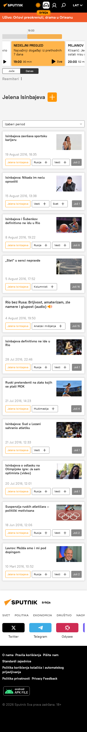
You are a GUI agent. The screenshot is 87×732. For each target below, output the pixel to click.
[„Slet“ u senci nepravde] (69, 266)
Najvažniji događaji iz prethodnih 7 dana (38, 52)
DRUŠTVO (64, 615)
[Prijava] (54, 5)
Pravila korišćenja (28, 655)
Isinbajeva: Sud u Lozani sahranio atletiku (23, 426)
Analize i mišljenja (45, 326)
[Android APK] (16, 691)
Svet (55, 203)
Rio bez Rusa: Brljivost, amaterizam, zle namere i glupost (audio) (37, 304)
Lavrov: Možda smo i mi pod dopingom (25, 550)
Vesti (57, 162)
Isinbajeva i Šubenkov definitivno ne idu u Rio (22, 221)
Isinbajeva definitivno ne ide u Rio (27, 343)
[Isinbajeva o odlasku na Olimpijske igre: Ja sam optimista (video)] (69, 471)
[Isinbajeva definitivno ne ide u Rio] (69, 347)
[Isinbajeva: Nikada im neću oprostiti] (69, 183)
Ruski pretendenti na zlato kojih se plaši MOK (28, 384)
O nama (7, 655)
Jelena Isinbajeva (23, 96)
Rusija (37, 162)
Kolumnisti (41, 286)
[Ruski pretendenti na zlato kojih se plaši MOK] (69, 388)
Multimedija (41, 408)
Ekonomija (42, 615)
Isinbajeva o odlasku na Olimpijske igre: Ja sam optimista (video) (22, 469)
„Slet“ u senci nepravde (22, 260)
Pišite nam (50, 655)
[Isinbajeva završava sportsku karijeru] (69, 142)
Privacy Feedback (44, 678)
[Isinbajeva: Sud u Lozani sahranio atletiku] (69, 430)
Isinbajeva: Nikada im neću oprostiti (25, 180)
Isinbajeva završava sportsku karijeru (26, 138)
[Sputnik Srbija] (14, 7)
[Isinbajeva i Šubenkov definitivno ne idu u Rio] (69, 225)
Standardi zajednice (16, 661)
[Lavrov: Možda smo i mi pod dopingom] (69, 554)
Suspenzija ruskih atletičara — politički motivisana (27, 509)
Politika (22, 615)
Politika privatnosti (16, 678)
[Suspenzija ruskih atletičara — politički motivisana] (69, 513)
